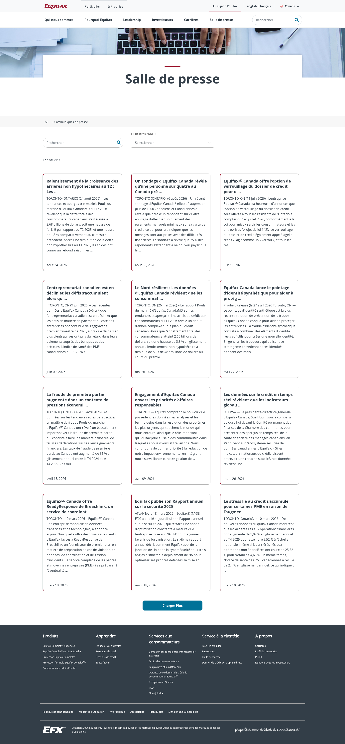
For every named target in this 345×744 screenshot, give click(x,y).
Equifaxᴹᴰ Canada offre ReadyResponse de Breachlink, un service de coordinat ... (80, 506)
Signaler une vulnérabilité (183, 712)
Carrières (191, 20)
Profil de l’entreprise (266, 651)
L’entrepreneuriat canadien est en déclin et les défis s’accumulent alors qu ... (80, 293)
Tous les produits (211, 646)
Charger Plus (173, 605)
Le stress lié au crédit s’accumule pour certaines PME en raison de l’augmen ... (256, 506)
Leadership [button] (132, 20)
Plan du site (156, 712)
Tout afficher (103, 662)
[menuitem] (92, 6)
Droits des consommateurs (164, 661)
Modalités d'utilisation (91, 712)
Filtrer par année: (143, 134)
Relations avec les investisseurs (272, 662)
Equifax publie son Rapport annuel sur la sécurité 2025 (169, 504)
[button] (289, 6)
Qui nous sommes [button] (59, 20)
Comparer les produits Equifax (59, 668)
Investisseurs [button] (162, 20)
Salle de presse (221, 20)
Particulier (92, 6)
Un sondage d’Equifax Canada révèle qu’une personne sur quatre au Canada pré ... (171, 186)
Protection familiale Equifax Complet (64, 662)
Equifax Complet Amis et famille (62, 651)
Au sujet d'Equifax (224, 6)
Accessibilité (137, 712)
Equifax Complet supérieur (59, 646)
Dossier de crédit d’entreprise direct (222, 662)
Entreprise (115, 6)
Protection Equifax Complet (59, 657)
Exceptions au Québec (161, 682)
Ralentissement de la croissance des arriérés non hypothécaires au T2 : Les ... (82, 186)
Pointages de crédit (106, 651)
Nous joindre (156, 693)
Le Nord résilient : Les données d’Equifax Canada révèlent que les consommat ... (168, 293)
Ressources (208, 651)
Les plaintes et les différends (165, 667)
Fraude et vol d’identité (108, 646)
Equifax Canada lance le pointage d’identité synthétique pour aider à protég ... (258, 293)
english (252, 6)
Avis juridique (117, 712)
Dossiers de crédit (106, 657)
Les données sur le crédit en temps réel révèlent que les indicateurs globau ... (258, 400)
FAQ (151, 687)
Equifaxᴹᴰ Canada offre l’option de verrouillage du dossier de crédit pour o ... (257, 186)
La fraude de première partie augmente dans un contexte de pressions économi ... (77, 400)
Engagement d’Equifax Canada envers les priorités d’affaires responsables (165, 400)
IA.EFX (258, 657)
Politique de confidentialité (58, 712)
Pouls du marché (211, 657)
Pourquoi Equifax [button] (98, 20)
